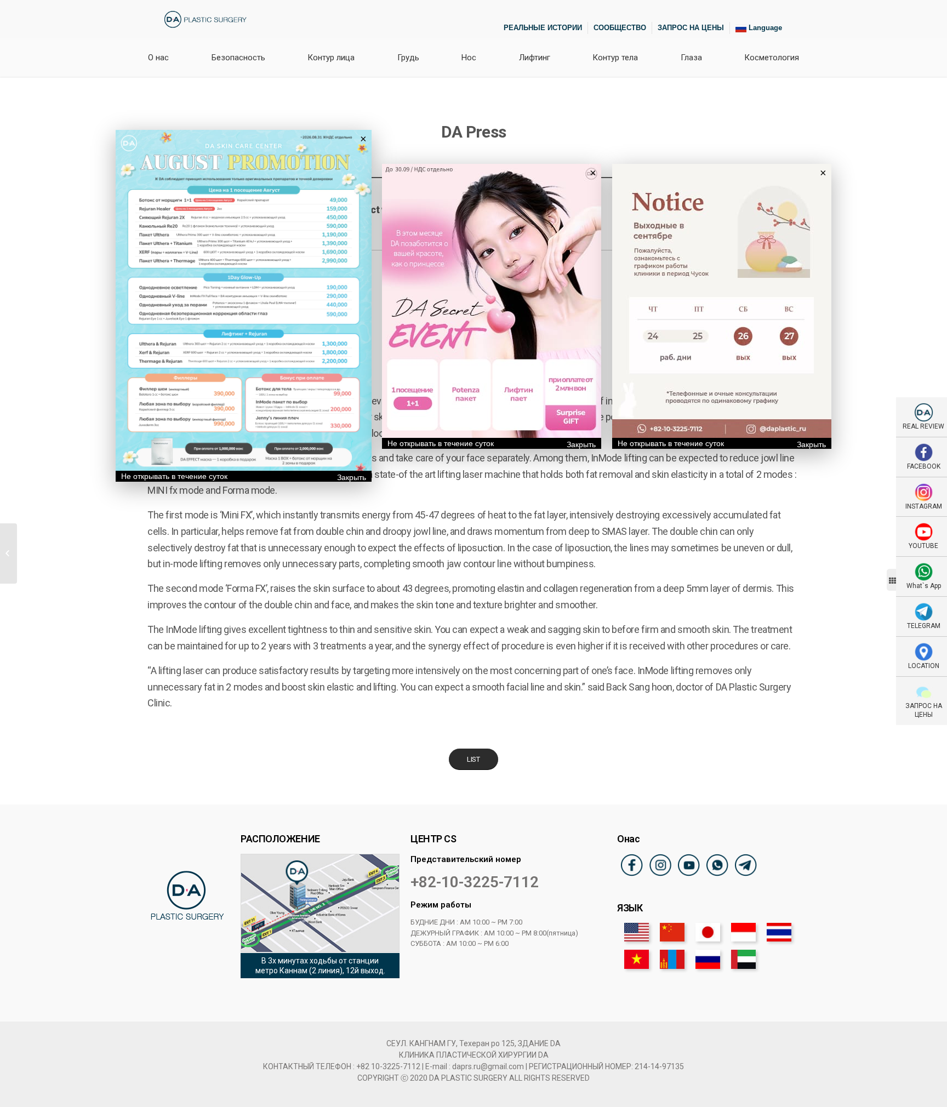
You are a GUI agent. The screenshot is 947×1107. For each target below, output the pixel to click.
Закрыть (351, 477)
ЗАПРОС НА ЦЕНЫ (691, 28)
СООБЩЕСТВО (620, 28)
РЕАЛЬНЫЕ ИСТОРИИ (543, 28)
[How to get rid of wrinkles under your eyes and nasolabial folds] (8, 553)
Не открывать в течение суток (174, 476)
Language (764, 28)
